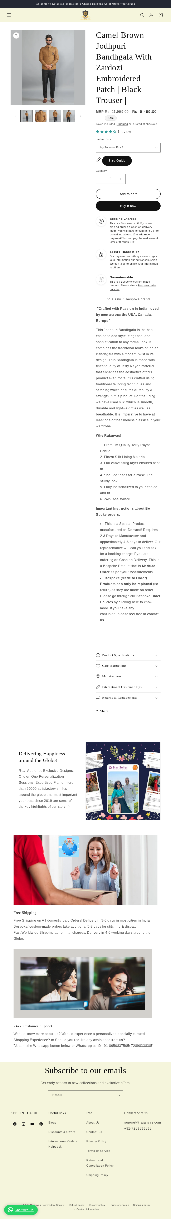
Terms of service (119, 1205)
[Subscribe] (118, 1095)
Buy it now (128, 206)
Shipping (122, 124)
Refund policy (77, 1205)
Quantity (101, 170)
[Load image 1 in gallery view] (27, 116)
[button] (8, 15)
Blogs (52, 1122)
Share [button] (104, 711)
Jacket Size (103, 139)
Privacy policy (97, 1205)
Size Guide (117, 160)
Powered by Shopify (53, 1205)
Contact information (88, 1209)
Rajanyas (35, 1205)
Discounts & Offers (61, 1132)
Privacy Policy (96, 1141)
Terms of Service (98, 1150)
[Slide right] (81, 116)
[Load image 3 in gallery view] (55, 116)
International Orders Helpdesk (62, 1144)
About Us (92, 1122)
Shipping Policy (97, 1175)
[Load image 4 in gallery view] (69, 116)
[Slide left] (15, 116)
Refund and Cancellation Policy (99, 1163)
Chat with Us (24, 1210)
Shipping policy (142, 1205)
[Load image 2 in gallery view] (41, 116)
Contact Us (94, 1132)
